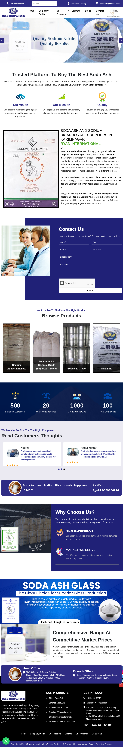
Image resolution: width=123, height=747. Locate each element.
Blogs (88, 11)
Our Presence (82, 734)
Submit (90, 290)
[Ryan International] (13, 12)
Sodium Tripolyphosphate (61, 712)
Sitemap (76, 11)
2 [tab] (61, 469)
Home (31, 11)
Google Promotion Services (100, 744)
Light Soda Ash (56, 698)
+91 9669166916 (17, 4)
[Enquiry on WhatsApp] (6, 741)
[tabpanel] (31, 454)
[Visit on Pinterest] (121, 685)
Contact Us (97, 734)
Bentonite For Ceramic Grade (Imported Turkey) (61, 723)
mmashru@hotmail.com (109, 4)
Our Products (55, 734)
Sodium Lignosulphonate (61, 717)
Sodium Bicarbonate (59, 708)
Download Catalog (78, 4)
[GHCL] (114, 12)
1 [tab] (59, 469)
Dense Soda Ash (57, 703)
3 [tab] (64, 469)
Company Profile (37, 734)
